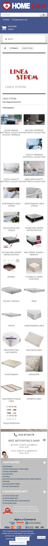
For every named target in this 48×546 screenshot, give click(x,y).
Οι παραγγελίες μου (10, 496)
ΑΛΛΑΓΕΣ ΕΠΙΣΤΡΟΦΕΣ (11, 484)
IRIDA (34, 301)
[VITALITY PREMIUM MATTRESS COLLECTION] (34, 144)
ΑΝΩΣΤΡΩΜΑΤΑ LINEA (34, 326)
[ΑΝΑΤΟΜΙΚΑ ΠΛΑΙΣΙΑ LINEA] (11, 388)
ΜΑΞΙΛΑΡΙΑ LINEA (34, 350)
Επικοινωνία (7, 466)
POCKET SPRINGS (11, 301)
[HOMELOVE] (24, 6)
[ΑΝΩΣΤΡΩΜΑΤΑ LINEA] (34, 314)
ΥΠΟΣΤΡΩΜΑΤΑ (11, 374)
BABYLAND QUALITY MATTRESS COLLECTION (34, 180)
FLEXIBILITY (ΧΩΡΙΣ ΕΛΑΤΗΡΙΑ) (34, 278)
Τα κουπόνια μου (9, 503)
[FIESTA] (11, 314)
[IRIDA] (34, 290)
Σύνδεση (6, 20)
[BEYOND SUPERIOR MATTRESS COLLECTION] (34, 119)
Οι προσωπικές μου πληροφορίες (16, 501)
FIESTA (11, 326)
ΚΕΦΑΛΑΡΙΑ (34, 374)
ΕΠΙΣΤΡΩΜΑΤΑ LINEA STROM (11, 205)
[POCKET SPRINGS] (11, 290)
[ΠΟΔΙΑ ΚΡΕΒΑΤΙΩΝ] (11, 412)
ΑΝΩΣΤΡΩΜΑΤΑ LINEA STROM (34, 205)
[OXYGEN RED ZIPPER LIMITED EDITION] (11, 241)
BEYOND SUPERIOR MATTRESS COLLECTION (34, 131)
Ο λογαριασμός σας (19, 20)
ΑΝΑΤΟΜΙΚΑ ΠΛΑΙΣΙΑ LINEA (11, 400)
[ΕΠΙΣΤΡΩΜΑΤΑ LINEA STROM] (11, 192)
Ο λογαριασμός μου (15, 491)
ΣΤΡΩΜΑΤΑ (14, 48)
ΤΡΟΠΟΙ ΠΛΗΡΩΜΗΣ (10, 471)
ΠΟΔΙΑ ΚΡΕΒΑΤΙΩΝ (11, 423)
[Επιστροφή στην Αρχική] (5, 48)
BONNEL (11, 277)
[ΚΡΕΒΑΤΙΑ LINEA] (34, 388)
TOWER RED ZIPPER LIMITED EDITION (34, 229)
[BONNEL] (11, 266)
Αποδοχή (41, 537)
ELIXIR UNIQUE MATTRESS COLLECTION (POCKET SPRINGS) (11, 132)
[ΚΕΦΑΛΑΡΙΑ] (34, 363)
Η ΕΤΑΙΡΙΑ (6, 476)
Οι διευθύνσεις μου (10, 498)
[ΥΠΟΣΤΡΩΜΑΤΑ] (11, 363)
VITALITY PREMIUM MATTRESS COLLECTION (34, 156)
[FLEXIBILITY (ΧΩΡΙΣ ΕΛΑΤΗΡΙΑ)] (34, 266)
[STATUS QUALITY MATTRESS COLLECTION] (11, 168)
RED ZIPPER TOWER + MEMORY (34, 253)
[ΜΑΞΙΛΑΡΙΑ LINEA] (34, 339)
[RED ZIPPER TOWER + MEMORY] (34, 241)
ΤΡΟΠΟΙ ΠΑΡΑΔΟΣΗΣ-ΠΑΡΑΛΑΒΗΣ (15, 469)
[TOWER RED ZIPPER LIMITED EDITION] (34, 217)
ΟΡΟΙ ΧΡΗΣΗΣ (7, 474)
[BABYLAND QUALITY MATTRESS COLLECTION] (34, 168)
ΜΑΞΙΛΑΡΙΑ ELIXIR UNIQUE (11, 229)
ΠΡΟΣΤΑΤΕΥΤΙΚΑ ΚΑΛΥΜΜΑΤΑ (11, 351)
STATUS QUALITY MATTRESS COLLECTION (11, 180)
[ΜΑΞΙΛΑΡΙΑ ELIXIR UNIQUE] (11, 217)
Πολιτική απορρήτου (18, 543)
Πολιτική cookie (22, 539)
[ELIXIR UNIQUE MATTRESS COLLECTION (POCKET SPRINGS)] (11, 119)
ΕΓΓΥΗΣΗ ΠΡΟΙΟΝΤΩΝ (10, 486)
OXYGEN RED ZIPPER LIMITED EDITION (11, 253)
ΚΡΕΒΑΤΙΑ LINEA (34, 399)
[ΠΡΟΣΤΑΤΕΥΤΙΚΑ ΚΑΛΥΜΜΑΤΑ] (11, 339)
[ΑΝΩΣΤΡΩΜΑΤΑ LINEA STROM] (34, 192)
